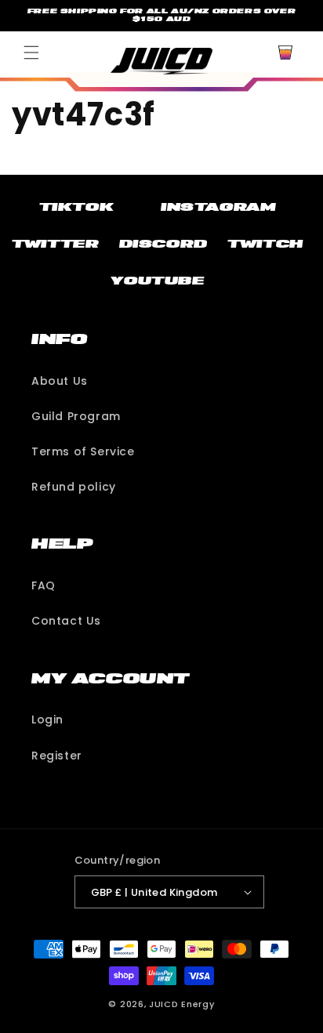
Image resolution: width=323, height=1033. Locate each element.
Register (56, 755)
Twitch (265, 243)
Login (47, 719)
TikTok (76, 207)
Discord (163, 243)
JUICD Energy (181, 1004)
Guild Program (76, 416)
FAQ (43, 585)
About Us (59, 381)
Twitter (55, 243)
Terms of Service (83, 451)
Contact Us (66, 621)
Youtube (157, 280)
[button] (31, 52)
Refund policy (73, 487)
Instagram (218, 207)
